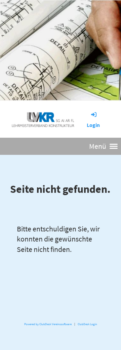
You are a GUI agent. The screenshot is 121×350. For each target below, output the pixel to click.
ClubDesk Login (87, 324)
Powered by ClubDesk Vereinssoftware (48, 324)
